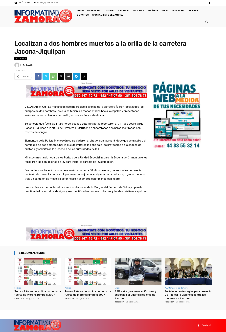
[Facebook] (209, 3)
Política (17, 288)
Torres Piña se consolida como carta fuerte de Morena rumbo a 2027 (37, 293)
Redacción (28, 65)
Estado (117, 288)
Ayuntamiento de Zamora (176, 288)
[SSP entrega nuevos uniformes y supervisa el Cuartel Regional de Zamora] (138, 271)
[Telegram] (76, 76)
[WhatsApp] (53, 76)
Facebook (207, 325)
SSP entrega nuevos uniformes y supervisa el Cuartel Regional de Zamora (135, 295)
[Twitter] (46, 76)
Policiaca (21, 58)
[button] (207, 22)
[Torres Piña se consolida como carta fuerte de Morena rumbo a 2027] (37, 271)
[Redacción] (17, 65)
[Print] (68, 76)
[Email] (61, 76)
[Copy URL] (84, 76)
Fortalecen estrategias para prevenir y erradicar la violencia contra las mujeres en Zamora (188, 295)
